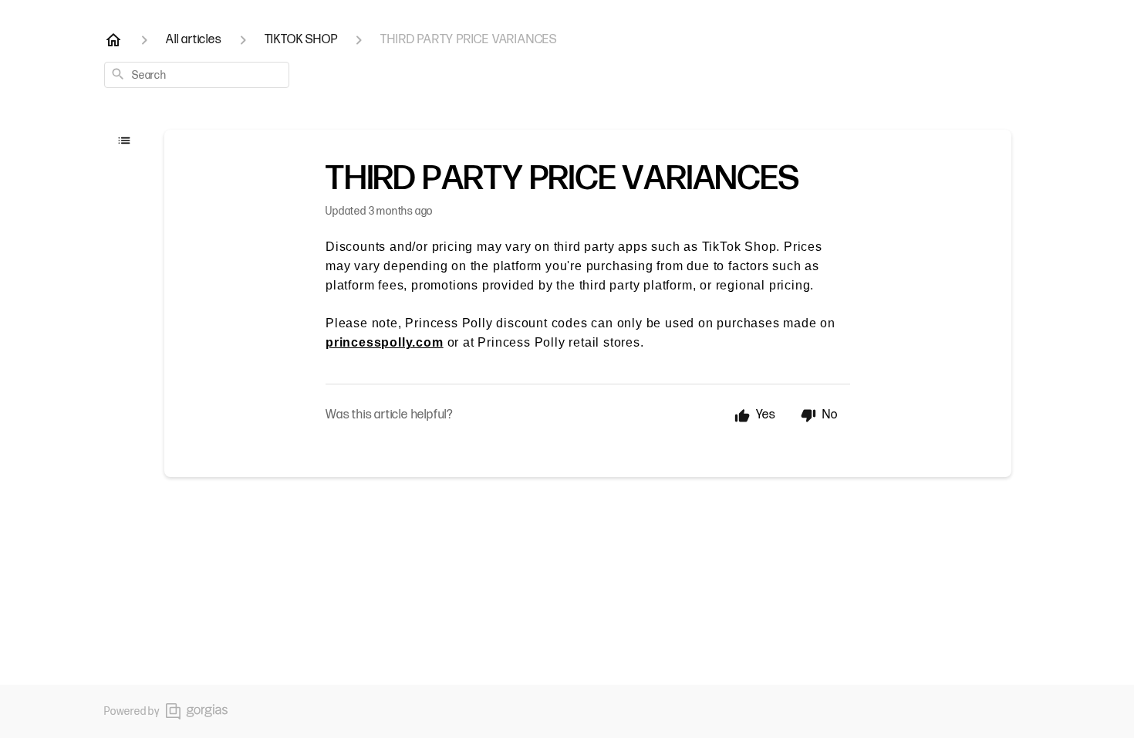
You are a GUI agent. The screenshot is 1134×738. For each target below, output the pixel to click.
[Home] (113, 40)
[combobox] (196, 75)
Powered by (132, 711)
